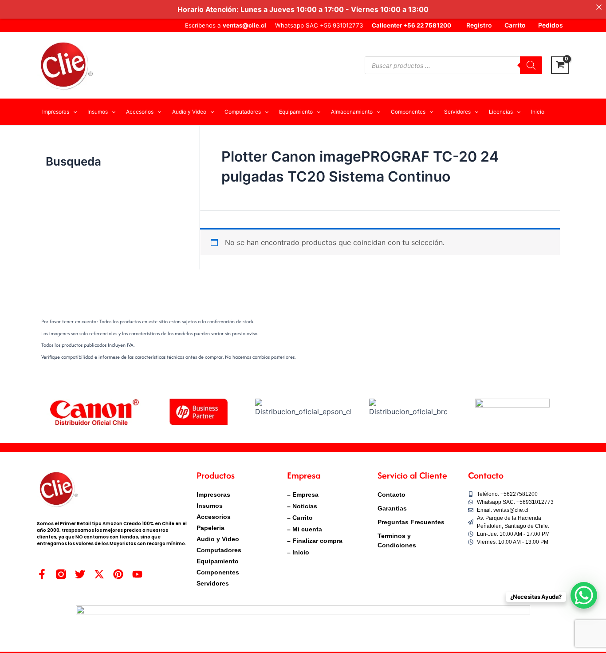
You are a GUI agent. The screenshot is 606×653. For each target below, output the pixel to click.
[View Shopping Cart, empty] (560, 65)
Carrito (515, 25)
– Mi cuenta (304, 529)
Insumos (210, 505)
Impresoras (213, 494)
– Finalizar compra (314, 540)
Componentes (218, 572)
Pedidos (550, 25)
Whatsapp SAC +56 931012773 (319, 25)
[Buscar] (531, 65)
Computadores (219, 550)
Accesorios (214, 516)
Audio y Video (218, 538)
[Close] (599, 7)
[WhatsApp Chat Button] (584, 595)
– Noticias (302, 506)
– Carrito (300, 517)
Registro (479, 25)
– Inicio (298, 552)
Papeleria (210, 527)
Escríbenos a (225, 25)
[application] (73, 112)
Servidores (213, 583)
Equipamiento (218, 561)
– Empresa (303, 494)
